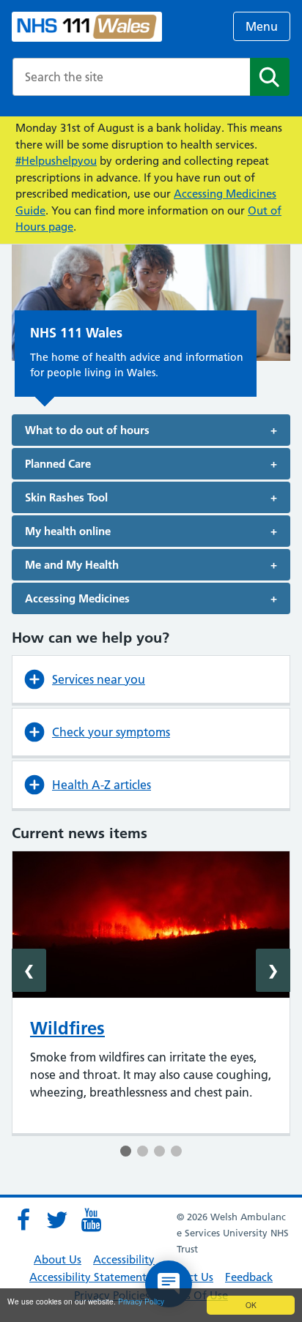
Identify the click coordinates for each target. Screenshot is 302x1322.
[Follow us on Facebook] (23, 1220)
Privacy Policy (141, 1301)
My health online (68, 531)
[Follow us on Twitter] (57, 1220)
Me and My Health (72, 565)
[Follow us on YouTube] (91, 1220)
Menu (262, 26)
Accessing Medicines (77, 598)
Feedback (249, 1277)
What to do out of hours (87, 430)
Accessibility (124, 1259)
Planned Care (58, 464)
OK (251, 1304)
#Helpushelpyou (56, 161)
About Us (57, 1259)
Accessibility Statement (88, 1277)
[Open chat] (168, 1284)
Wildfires (67, 1028)
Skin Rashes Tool (66, 497)
